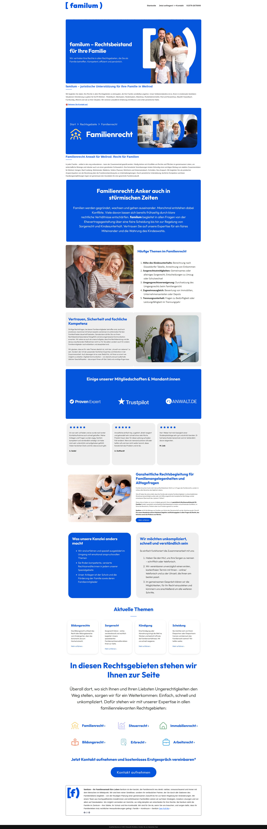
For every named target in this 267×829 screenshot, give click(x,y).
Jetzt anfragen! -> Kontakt (171, 5)
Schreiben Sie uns (143, 827)
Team (156, 827)
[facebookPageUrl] (84, 812)
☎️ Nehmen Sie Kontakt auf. (77, 104)
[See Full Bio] (170, 808)
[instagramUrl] (87, 812)
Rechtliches (135, 827)
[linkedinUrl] (89, 812)
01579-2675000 (193, 5)
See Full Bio (164, 808)
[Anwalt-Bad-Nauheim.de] (84, 5)
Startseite (151, 5)
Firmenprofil (128, 827)
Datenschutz (151, 827)
